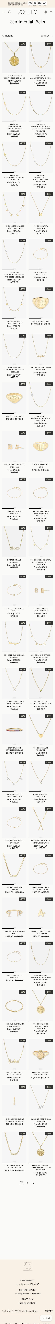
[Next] (44, 1183)
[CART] (51, 12)
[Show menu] (3, 12)
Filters (9, 36)
